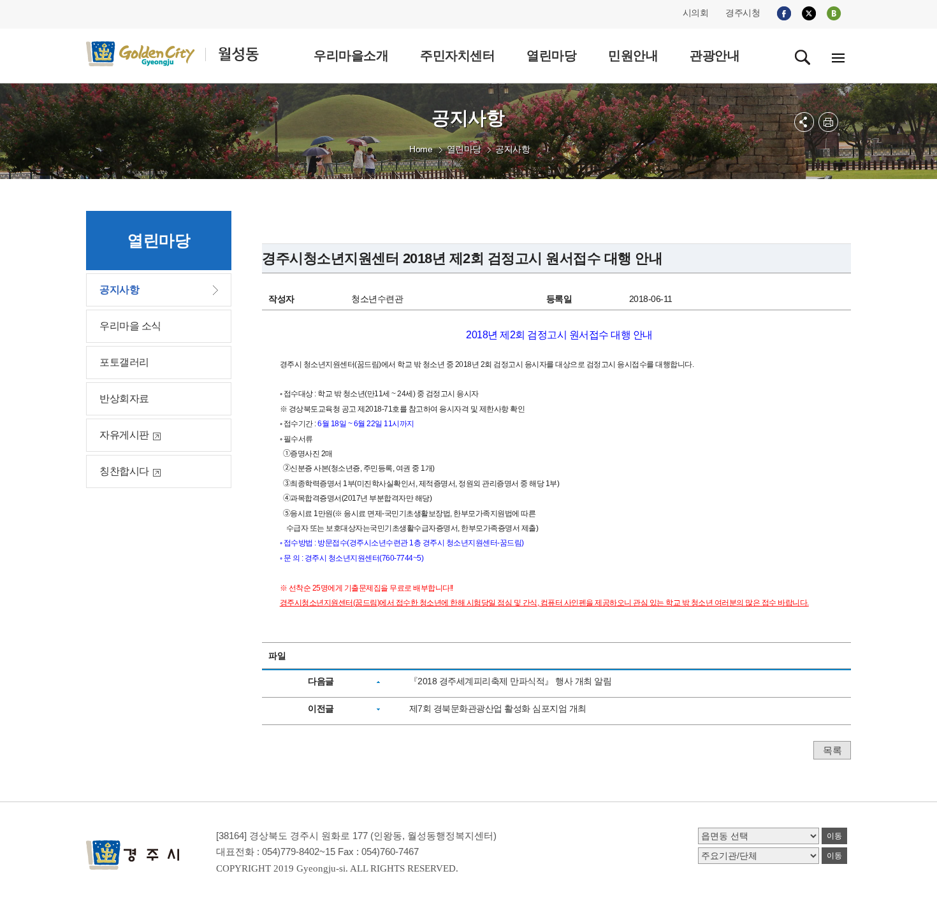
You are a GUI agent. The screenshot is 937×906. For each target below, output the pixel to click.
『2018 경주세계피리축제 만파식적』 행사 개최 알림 (510, 681)
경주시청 (742, 13)
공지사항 (512, 149)
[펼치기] (804, 122)
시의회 (696, 13)
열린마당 (464, 149)
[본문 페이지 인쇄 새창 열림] (828, 122)
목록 (832, 750)
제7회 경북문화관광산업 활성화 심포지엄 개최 (497, 708)
